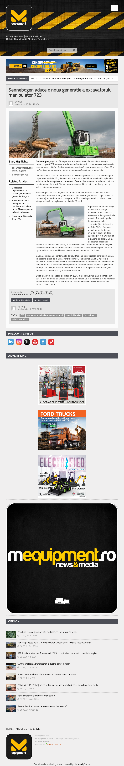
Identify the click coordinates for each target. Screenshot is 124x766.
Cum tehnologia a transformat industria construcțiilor (43, 663)
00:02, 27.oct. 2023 (27, 689)
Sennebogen (42, 161)
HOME (9, 729)
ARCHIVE (35, 729)
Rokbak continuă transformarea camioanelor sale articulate (46, 674)
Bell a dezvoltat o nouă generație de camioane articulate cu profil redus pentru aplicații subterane (22, 206)
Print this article (21, 300)
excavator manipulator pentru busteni (45, 315)
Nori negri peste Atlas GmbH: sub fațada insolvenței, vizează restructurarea (54, 642)
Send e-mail (41, 300)
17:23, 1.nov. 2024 (27, 667)
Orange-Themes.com (53, 744)
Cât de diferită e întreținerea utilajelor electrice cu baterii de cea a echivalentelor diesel (59, 685)
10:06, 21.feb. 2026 (27, 646)
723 (22, 315)
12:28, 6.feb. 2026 (26, 657)
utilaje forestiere (20, 319)
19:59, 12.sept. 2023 (28, 699)
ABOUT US (21, 729)
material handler (73, 315)
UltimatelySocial (82, 764)
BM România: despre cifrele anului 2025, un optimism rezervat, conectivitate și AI (57, 653)
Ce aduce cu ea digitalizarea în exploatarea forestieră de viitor (47, 632)
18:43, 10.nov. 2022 (27, 710)
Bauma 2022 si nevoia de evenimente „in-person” (42, 706)
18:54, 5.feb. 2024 (26, 678)
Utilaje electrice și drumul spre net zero (36, 695)
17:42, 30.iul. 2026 (27, 636)
